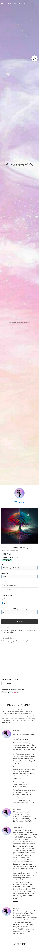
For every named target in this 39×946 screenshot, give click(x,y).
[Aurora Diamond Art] (19, 493)
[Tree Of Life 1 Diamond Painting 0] (19, 526)
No (4, 603)
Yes (5, 599)
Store (3, 550)
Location (17, 3)
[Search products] (34, 58)
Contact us (26, 3)
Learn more (16, 560)
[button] (7, 683)
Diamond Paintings (12, 550)
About (9, 3)
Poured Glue (7, 589)
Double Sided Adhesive (10, 585)
